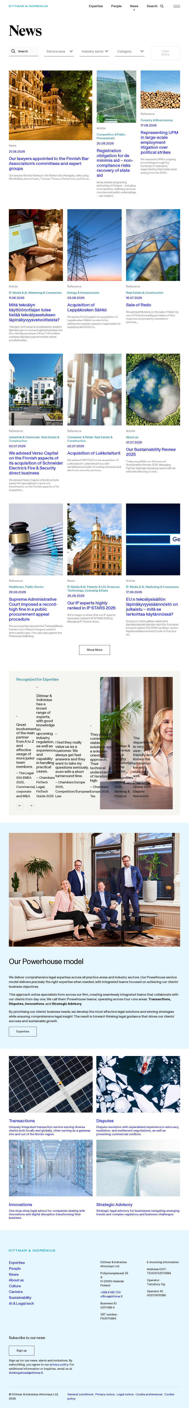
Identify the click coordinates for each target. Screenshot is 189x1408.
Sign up (21, 1351)
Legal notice (125, 1394)
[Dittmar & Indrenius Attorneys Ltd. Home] (33, 6)
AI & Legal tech (21, 1303)
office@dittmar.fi (111, 1296)
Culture (15, 1286)
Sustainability (20, 1297)
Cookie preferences (149, 1394)
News (134, 6)
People (116, 6)
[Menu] (177, 6)
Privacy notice (105, 1394)
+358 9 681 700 (110, 1292)
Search (152, 6)
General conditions (80, 1394)
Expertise (96, 6)
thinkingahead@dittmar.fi (26, 1373)
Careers (16, 1291)
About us (16, 1280)
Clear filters (165, 53)
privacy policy (59, 1365)
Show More (94, 650)
